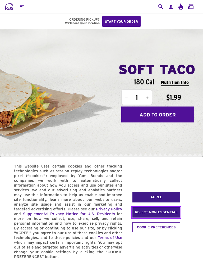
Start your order (121, 22)
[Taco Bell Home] (9, 6)
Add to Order (158, 114)
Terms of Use (110, 237)
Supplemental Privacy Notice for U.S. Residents (69, 213)
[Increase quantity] (147, 98)
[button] (22, 6)
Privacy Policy (109, 209)
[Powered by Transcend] (8, 269)
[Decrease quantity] (126, 98)
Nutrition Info (175, 82)
